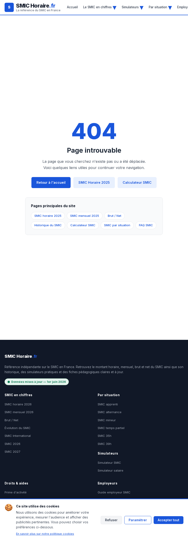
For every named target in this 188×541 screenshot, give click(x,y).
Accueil (72, 7)
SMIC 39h (104, 444)
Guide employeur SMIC (114, 492)
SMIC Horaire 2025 (94, 182)
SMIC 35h (104, 436)
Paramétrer (138, 520)
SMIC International (18, 436)
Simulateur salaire (110, 470)
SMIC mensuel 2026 (19, 412)
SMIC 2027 (12, 451)
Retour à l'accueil (51, 182)
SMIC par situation (117, 225)
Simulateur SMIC (109, 462)
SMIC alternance (110, 412)
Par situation (160, 7)
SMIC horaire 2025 (47, 216)
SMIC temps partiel (111, 428)
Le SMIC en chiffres (99, 7)
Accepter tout (168, 520)
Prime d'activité (16, 492)
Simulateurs (132, 7)
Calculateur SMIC (137, 182)
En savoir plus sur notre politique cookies (45, 533)
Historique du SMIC (48, 225)
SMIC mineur (107, 420)
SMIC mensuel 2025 (84, 216)
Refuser (111, 520)
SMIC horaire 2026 (18, 404)
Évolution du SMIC (17, 428)
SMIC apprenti (108, 404)
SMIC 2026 (12, 444)
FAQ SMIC (146, 225)
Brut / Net (114, 216)
